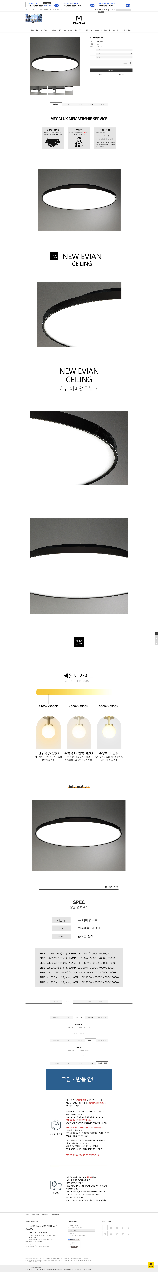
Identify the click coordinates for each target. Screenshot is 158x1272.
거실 (41, 30)
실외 (114, 30)
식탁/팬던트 (52, 30)
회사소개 (57, 9)
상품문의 (41, 9)
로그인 (96, 9)
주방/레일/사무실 (78, 30)
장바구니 (106, 9)
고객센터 (62, 9)
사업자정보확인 (86, 1258)
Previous (28, 18)
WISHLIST (122, 74)
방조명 (45, 30)
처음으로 (27, 1214)
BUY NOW (111, 70)
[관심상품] (156, 638)
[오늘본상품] (156, 640)
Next (39, 18)
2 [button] (34, 22)
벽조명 (64, 30)
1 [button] (32, 22)
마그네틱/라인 (107, 30)
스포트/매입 (98, 30)
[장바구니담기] (156, 635)
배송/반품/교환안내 (102, 104)
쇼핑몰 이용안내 (35, 1214)
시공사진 (52, 9)
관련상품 (67, 104)
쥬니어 (118, 30)
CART (100, 74)
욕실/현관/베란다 (88, 30)
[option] (34, 18)
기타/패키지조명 (126, 30)
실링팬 (59, 30)
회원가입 (101, 9)
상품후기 (78, 104)
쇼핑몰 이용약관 (45, 1214)
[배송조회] (156, 643)
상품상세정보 (56, 104)
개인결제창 (46, 9)
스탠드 (70, 30)
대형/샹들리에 (34, 30)
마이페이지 (113, 9)
